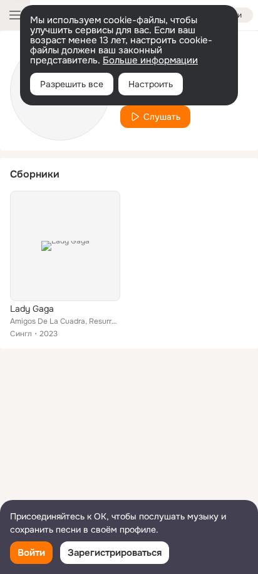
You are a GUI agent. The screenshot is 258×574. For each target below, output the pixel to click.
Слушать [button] (161, 116)
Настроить (150, 84)
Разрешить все (71, 84)
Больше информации (150, 60)
